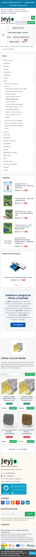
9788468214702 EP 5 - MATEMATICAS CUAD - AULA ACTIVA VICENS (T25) (24, 185)
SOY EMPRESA (18, 325)
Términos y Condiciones (8, 13)
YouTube (18, 502)
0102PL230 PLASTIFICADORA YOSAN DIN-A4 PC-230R (18, 277)
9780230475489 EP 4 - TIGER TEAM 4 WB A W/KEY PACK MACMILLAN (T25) (23, 227)
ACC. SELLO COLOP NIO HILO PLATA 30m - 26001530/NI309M (9, 431)
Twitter (8, 502)
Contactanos (24, 11)
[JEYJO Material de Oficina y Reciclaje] (8, 20)
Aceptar (32, 553)
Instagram (23, 502)
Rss (13, 502)
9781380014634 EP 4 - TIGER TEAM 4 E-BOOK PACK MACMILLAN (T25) (24, 213)
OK (31, 514)
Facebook (3, 502)
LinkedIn (28, 502)
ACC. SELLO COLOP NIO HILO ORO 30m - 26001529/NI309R (26, 431)
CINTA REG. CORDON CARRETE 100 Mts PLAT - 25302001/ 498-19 (26, 398)
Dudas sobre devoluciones (10, 11)
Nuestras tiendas (20, 9)
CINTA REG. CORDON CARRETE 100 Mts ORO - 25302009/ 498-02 (9, 398)
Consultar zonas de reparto (10, 334)
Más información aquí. (14, 555)
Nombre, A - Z (6, 374)
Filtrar (30, 374)
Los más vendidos (7, 9)
